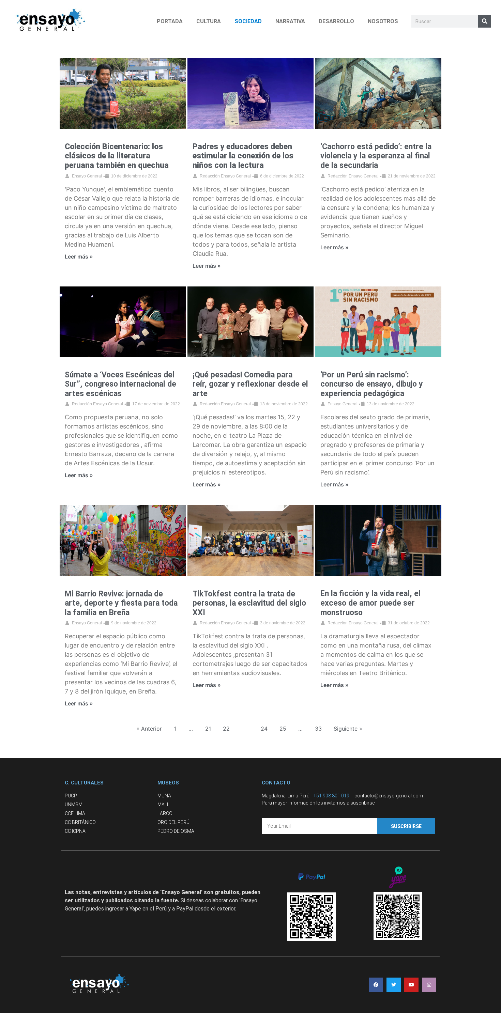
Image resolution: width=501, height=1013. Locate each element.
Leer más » (79, 256)
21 (208, 728)
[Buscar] (484, 21)
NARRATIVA (290, 21)
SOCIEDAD (248, 21)
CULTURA (208, 21)
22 (226, 728)
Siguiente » (348, 728)
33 (318, 728)
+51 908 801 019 (331, 795)
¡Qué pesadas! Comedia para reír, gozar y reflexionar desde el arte (250, 384)
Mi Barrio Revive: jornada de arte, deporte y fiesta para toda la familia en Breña (121, 603)
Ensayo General (87, 176)
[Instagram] (429, 985)
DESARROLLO (336, 21)
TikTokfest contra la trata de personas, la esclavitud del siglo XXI (249, 603)
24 (264, 728)
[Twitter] (393, 985)
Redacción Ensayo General (225, 176)
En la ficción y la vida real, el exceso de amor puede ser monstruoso (370, 603)
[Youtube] (411, 985)
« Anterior (149, 728)
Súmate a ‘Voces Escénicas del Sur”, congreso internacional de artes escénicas (120, 384)
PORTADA (170, 21)
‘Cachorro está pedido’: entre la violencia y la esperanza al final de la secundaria (375, 156)
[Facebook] (376, 985)
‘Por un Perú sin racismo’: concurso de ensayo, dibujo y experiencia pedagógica (371, 384)
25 (282, 728)
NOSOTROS (383, 21)
